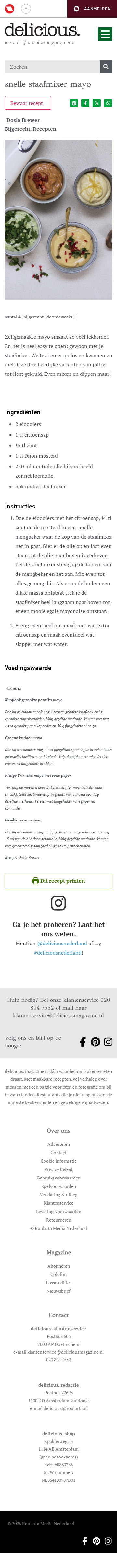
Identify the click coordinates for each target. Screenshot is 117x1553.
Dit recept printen (62, 880)
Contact (59, 1152)
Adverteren (58, 1144)
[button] (92, 9)
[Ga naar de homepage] (42, 30)
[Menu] (105, 34)
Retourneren (58, 1220)
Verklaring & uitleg (58, 1194)
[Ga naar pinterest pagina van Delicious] (93, 1042)
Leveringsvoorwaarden (58, 1211)
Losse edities (59, 1282)
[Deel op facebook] (85, 103)
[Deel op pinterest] (74, 103)
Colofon (58, 1274)
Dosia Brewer (23, 120)
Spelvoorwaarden (58, 1186)
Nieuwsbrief (58, 1291)
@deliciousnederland (62, 943)
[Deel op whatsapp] (108, 103)
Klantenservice (58, 1203)
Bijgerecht (17, 128)
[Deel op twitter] (97, 103)
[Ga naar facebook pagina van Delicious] (80, 1042)
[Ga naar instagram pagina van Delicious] (105, 1042)
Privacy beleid (58, 1169)
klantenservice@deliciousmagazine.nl (58, 1015)
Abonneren (58, 1266)
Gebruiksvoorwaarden (59, 1178)
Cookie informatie (59, 1161)
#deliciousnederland (58, 952)
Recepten (44, 128)
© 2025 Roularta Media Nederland (40, 1523)
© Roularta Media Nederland (58, 1228)
